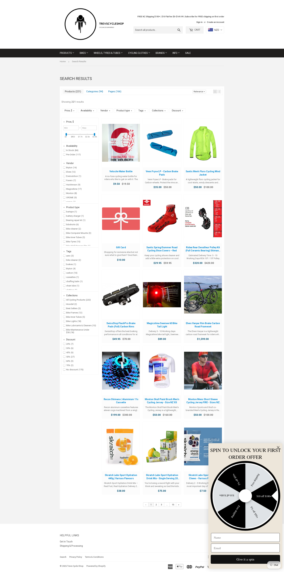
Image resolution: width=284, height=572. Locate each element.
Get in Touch (66, 541)
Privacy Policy (75, 557)
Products (66, 53)
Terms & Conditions (94, 557)
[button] (215, 91)
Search (63, 557)
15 (173, 504)
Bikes (83, 53)
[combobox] (158, 30)
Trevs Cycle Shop (75, 566)
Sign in (199, 22)
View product (121, 145)
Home (63, 61)
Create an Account (215, 22)
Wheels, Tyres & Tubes (107, 53)
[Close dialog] (278, 447)
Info (175, 53)
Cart (197, 29)
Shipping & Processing (71, 546)
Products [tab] (72, 91)
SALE (188, 53)
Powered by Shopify (96, 566)
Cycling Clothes (138, 53)
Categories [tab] (94, 91)
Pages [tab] (114, 91)
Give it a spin (245, 559)
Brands (160, 53)
